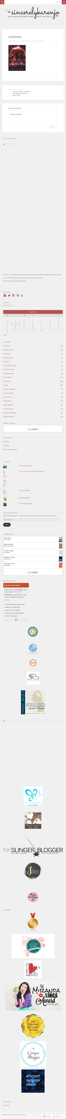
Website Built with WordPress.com (13, 1115)
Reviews (5, 385)
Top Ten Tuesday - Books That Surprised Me (32, 471)
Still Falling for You (9, 563)
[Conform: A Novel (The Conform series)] (60, 554)
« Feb (4, 335)
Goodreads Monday (8, 373)
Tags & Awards (7, 397)
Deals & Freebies (8, 357)
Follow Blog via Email (10, 513)
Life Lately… (6, 445)
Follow (7, 525)
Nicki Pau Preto (8, 559)
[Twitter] (60, 2)
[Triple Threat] (60, 542)
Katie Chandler (7, 539)
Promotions (6, 381)
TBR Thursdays (7, 401)
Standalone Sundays (9, 389)
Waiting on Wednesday (10, 413)
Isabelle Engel (7, 565)
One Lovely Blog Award (25, 503)
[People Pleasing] (60, 548)
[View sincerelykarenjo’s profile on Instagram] (13, 295)
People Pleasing (8, 544)
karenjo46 (27, 41)
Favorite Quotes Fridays (10, 365)
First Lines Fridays (8, 369)
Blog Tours (6, 346)
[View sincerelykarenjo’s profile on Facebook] (5, 295)
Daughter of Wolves (9, 557)
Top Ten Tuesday (8, 409)
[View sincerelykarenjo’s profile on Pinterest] (17, 295)
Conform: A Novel (9, 551)
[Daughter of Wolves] (60, 561)
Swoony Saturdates (8, 393)
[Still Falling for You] (60, 567)
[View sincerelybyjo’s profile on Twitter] (9, 295)
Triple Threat (7, 538)
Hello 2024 (6, 441)
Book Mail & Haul (8, 350)
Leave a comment (39, 41)
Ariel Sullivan (7, 552)
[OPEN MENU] (2, 2)
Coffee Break (6, 354)
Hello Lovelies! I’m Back (10, 449)
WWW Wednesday (8, 416)
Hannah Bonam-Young (9, 546)
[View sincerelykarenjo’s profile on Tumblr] (22, 295)
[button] (33, 922)
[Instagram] (57, 2)
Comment (51, 127)
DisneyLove (6, 361)
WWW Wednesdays (24, 498)
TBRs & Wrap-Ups (8, 405)
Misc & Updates (7, 377)
